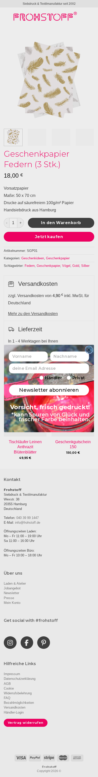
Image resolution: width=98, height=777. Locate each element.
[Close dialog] (88, 349)
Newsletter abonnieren (49, 390)
